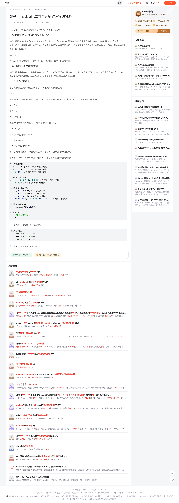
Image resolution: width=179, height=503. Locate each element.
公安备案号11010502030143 (18, 496)
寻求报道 (67, 493)
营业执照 (83, 499)
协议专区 (75, 493)
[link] (10, 9)
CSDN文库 (92, 490)
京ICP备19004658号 (37, 496)
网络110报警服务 (118, 496)
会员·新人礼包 (133, 3)
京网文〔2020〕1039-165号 (54, 496)
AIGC (35, 22)
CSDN (84, 490)
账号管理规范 (156, 496)
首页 (10, 9)
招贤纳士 (49, 493)
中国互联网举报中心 (131, 496)
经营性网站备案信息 (72, 496)
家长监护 (108, 496)
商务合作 (58, 493)
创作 (170, 3)
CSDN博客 (102, 490)
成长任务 (154, 3)
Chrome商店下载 (145, 496)
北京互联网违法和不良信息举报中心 (92, 496)
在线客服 (120, 493)
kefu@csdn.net (106, 493)
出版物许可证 (74, 499)
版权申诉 (65, 499)
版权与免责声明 (168, 496)
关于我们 (40, 493)
